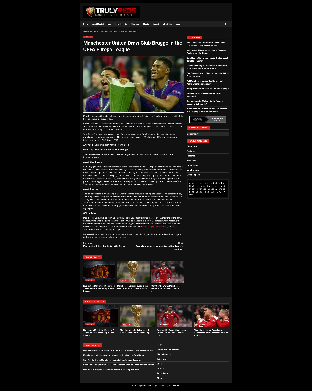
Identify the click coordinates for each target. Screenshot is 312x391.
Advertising (167, 24)
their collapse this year (152, 226)
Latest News (88, 37)
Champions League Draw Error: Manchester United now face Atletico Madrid (211, 316)
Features (191, 156)
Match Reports (121, 24)
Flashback (191, 160)
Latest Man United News (101, 24)
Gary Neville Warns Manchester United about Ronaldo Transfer (167, 272)
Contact (155, 24)
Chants (146, 24)
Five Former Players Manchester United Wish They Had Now (111, 369)
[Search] (226, 24)
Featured (191, 151)
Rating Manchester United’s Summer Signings (208, 88)
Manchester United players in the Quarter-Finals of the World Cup (133, 272)
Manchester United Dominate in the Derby (104, 244)
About (178, 24)
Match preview (193, 170)
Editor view (135, 24)
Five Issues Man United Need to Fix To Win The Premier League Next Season (99, 272)
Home (85, 24)
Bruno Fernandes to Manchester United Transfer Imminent (160, 246)
